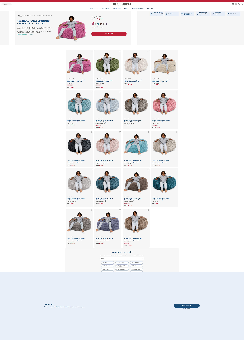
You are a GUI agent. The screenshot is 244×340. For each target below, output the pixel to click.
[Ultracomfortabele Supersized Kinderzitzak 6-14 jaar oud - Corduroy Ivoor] (136, 63)
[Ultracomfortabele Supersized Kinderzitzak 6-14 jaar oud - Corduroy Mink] (164, 144)
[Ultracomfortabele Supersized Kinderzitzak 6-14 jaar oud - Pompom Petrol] (136, 144)
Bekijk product (109, 38)
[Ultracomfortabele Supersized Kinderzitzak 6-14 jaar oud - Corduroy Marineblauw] (107, 182)
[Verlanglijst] (233, 4)
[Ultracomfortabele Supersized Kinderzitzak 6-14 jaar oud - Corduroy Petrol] (79, 103)
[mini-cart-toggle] (242, 4)
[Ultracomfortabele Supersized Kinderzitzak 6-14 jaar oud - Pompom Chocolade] (136, 182)
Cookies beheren (186, 308)
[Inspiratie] (236, 4)
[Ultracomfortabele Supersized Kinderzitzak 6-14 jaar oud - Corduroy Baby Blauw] (107, 103)
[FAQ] (239, 4)
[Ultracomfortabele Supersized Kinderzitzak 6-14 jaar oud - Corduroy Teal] (164, 182)
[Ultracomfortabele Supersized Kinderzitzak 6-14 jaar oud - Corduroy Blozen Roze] (107, 144)
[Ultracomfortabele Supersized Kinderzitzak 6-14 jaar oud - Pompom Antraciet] (79, 222)
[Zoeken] (143, 258)
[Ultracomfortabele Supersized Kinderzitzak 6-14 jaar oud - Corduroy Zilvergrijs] (79, 182)
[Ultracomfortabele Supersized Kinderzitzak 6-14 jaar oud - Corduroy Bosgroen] (107, 63)
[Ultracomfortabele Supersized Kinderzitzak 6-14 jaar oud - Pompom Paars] (107, 222)
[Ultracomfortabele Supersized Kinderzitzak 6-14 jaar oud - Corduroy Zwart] (79, 144)
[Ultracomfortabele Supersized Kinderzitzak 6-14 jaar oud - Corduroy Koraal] (164, 103)
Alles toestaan (186, 305)
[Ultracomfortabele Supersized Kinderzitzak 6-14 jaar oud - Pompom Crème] (164, 63)
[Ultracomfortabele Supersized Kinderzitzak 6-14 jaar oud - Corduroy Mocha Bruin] (136, 222)
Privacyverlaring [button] (82, 307)
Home (19, 15)
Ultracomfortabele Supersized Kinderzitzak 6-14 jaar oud (76, 81)
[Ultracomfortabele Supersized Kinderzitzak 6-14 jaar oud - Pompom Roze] (79, 63)
